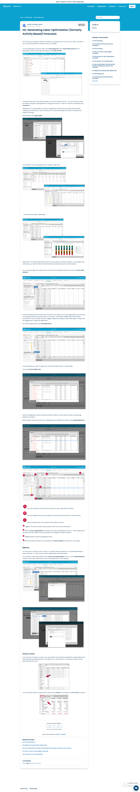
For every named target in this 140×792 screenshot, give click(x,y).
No (58, 726)
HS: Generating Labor (98, 74)
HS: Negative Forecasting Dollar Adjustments (35, 745)
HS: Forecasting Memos (29, 742)
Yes (50, 726)
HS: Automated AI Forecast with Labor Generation (102, 44)
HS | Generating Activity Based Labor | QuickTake (102, 77)
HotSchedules (28, 17)
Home (21, 17)
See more (95, 81)
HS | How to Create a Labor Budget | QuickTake (35, 751)
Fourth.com (122, 6)
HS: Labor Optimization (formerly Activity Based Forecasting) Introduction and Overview (47, 748)
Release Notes (101, 6)
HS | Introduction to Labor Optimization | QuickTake (103, 57)
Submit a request (61, 734)
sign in (28, 763)
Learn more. (80, 2)
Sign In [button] (132, 6)
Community (91, 6)
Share (82, 25)
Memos (94, 28)
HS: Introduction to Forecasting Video (33, 754)
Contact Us (112, 6)
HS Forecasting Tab (39, 17)
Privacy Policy (33, 788)
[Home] (7, 6)
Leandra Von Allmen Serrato (34, 24)
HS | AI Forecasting (97, 41)
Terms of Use (23, 788)
